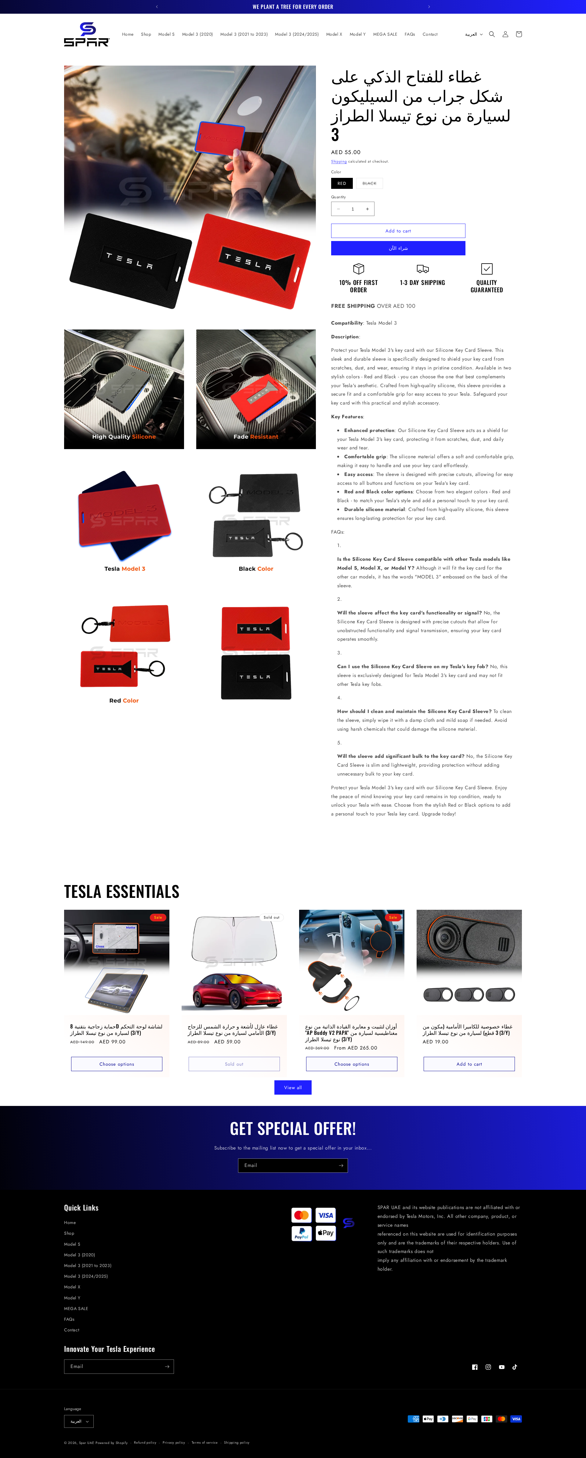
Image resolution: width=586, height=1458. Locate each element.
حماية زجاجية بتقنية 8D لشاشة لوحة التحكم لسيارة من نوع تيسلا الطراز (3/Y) (116, 1029)
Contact (71, 1330)
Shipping (339, 161)
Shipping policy (237, 1442)
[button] (492, 34)
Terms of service (205, 1442)
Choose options (116, 1064)
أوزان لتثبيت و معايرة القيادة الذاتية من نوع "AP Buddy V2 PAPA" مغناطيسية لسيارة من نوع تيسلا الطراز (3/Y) (351, 1032)
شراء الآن (398, 248)
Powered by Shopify (112, 1442)
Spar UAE (86, 1442)
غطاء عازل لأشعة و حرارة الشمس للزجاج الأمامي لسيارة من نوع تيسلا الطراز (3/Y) (233, 1029)
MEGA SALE (76, 1308)
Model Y (72, 1298)
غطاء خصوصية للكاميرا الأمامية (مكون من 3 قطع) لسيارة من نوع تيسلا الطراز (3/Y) (467, 1029)
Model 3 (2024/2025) (86, 1276)
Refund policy (145, 1442)
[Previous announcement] (157, 6)
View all (293, 1087)
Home (70, 1222)
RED (342, 183)
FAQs (69, 1319)
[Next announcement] (429, 6)
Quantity (338, 197)
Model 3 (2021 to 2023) (87, 1265)
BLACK (373, 184)
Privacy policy (174, 1442)
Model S (72, 1244)
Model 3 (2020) (79, 1255)
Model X (72, 1287)
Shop (69, 1233)
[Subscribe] (341, 1165)
